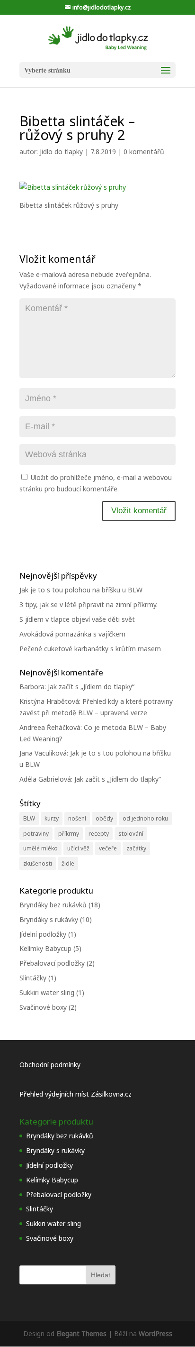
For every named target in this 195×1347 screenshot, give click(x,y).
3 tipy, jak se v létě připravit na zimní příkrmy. (88, 604)
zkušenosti (37, 863)
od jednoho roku (145, 818)
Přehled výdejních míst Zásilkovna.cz (75, 1093)
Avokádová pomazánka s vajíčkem (72, 633)
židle (68, 863)
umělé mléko (40, 848)
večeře (108, 848)
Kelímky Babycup (45, 948)
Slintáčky (32, 977)
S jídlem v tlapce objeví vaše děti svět (77, 619)
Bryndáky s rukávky (48, 919)
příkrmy (68, 834)
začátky (136, 848)
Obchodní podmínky (49, 1064)
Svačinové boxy (43, 1007)
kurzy (51, 818)
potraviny (36, 834)
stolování (130, 834)
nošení (77, 818)
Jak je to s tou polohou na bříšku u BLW (80, 589)
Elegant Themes (81, 1333)
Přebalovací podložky (52, 963)
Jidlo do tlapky (61, 151)
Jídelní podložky (42, 934)
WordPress (155, 1333)
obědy (104, 818)
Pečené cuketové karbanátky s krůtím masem (90, 648)
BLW (29, 818)
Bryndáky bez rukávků (53, 904)
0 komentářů (144, 151)
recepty (99, 834)
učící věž (78, 848)
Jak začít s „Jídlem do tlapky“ (91, 686)
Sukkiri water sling (46, 992)
